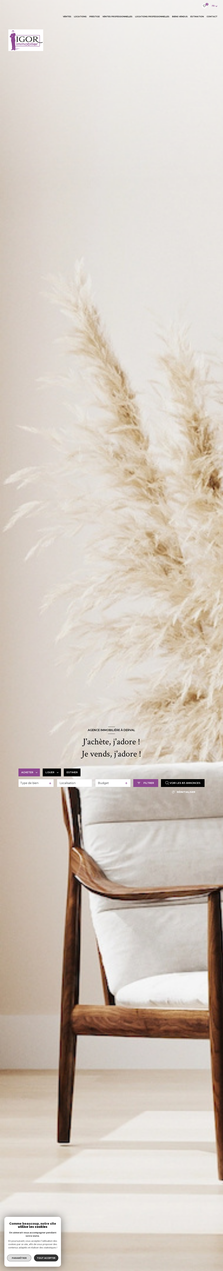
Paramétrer (19, 1258)
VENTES (67, 16)
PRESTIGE (94, 16)
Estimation (197, 16)
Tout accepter (46, 1258)
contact (212, 16)
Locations (80, 16)
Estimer (72, 772)
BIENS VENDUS (180, 16)
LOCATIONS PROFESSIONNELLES (152, 16)
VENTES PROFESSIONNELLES (117, 16)
